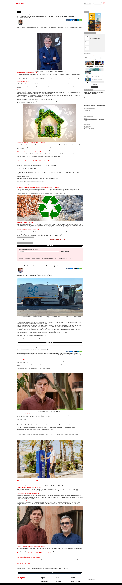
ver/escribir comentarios (49, 342)
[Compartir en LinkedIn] (78, 20)
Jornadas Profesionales (87, 126)
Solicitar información (54, 239)
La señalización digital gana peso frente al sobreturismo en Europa (94, 97)
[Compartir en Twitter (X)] (76, 20)
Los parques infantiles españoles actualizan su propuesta (94, 105)
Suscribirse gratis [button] (97, 3)
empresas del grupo (49, 257)
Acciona (72, 274)
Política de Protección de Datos (34, 256)
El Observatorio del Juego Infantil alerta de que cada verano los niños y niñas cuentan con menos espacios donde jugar (94, 101)
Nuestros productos (59, 580)
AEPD (60, 258)
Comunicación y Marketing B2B (89, 128)
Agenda (85, 118)
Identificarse (43, 577)
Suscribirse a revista (44, 581)
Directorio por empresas (89, 122)
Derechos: (60, 257)
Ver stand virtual (61, 239)
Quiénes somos (58, 581)
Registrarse (43, 578)
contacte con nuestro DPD (32, 258)
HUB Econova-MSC (71, 26)
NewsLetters (43, 580)
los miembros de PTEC (75, 150)
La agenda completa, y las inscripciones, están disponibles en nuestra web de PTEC (32, 185)
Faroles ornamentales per (95, 38)
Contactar (58, 577)
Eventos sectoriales (87, 129)
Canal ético (58, 578)
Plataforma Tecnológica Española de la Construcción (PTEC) (49, 28)
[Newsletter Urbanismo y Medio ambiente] (97, 69)
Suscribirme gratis (65, 251)
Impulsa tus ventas (87, 127)
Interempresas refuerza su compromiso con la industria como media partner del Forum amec (94, 93)
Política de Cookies (74, 580)
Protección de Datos (74, 578)
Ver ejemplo (35, 249)
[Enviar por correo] (71, 20)
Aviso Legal (27, 256)
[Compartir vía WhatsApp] (80, 20)
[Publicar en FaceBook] (73, 20)
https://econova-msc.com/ (76, 158)
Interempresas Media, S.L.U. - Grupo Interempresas (62, 583)
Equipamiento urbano (21, 7)
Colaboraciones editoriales (75, 581)
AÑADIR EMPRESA (91, 579)
